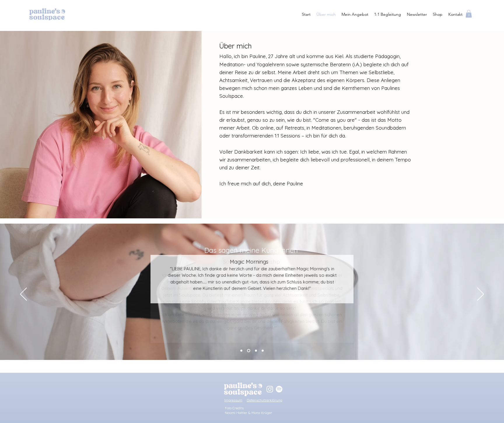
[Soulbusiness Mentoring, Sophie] (263, 351)
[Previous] (23, 295)
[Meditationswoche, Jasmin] (248, 350)
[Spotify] (279, 389)
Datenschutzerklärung (264, 400)
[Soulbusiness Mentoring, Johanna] (256, 351)
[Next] (480, 295)
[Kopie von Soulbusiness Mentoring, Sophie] (241, 351)
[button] (469, 14)
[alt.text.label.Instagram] (269, 389)
